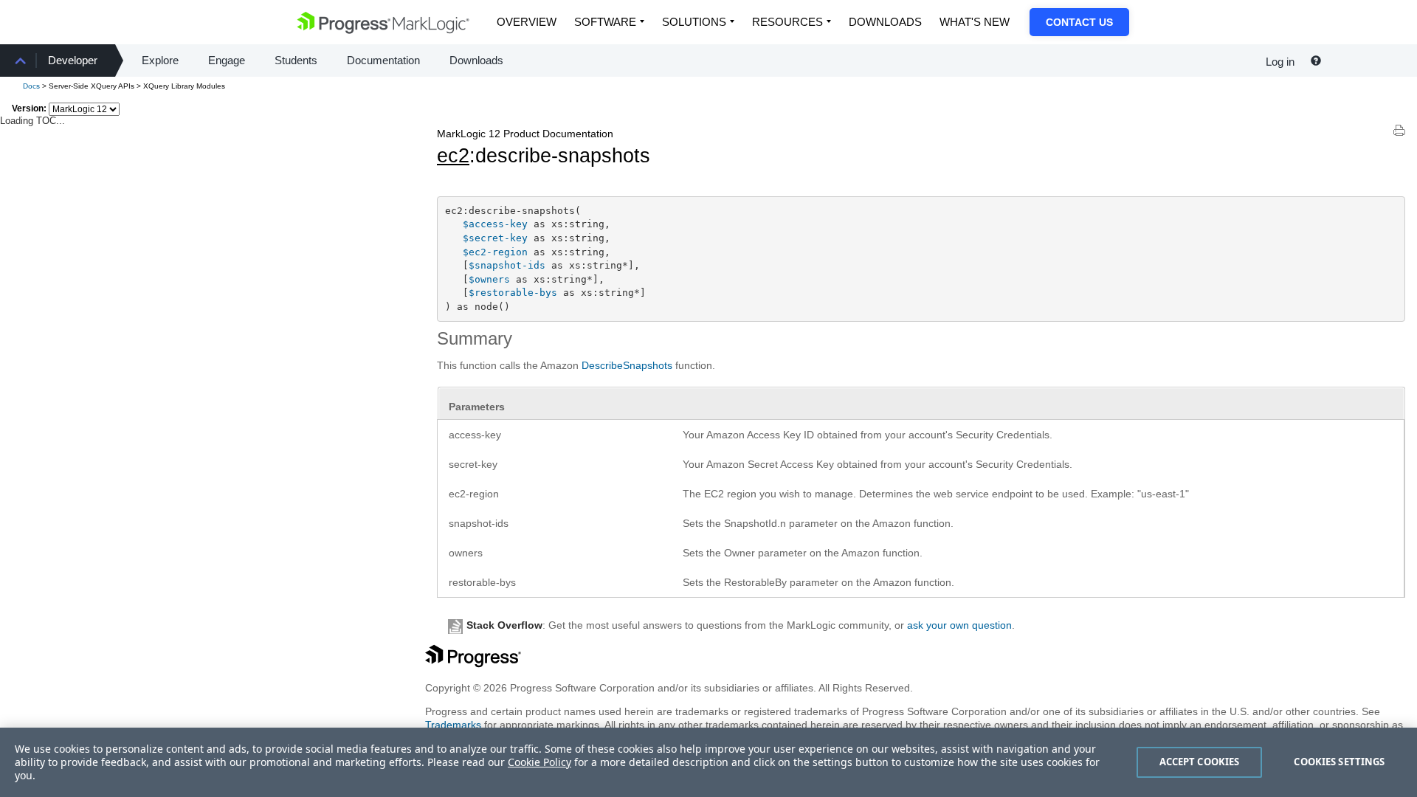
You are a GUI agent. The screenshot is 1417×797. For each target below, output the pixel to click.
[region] (708, 762)
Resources (787, 21)
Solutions (694, 21)
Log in (1280, 61)
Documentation (383, 60)
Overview (526, 21)
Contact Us (1079, 22)
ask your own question (959, 625)
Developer (72, 60)
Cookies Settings (1339, 761)
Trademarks (453, 725)
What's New (975, 21)
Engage (226, 60)
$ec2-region (495, 252)
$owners (489, 279)
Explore (160, 60)
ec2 (453, 156)
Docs (31, 86)
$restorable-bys (513, 292)
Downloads (885, 21)
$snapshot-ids (507, 265)
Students (296, 60)
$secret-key (495, 238)
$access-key (495, 224)
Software (605, 21)
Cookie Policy (539, 762)
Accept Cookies (1199, 761)
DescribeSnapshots (627, 365)
